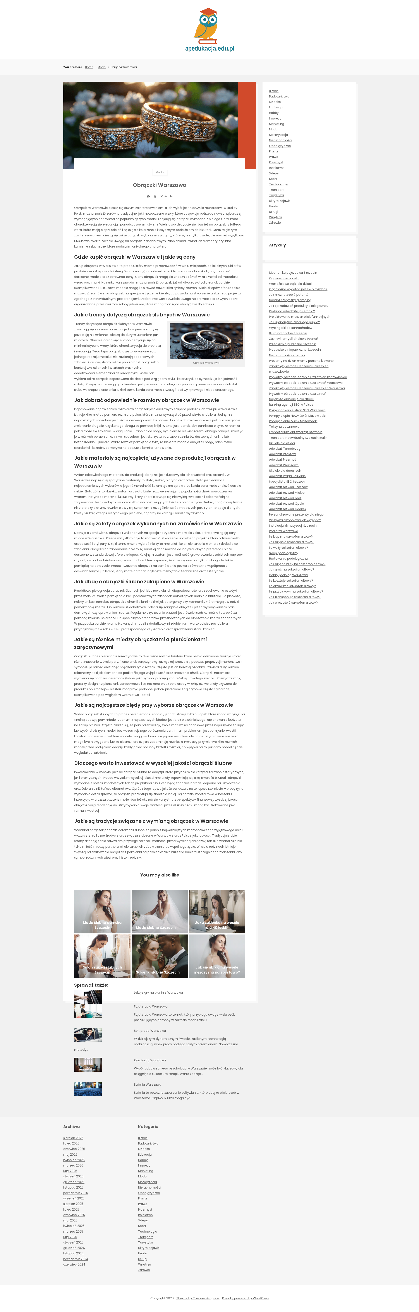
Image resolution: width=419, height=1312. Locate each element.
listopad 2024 (73, 1253)
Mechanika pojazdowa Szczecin (293, 272)
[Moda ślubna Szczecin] (160, 911)
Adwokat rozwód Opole (286, 503)
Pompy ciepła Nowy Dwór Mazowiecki (297, 415)
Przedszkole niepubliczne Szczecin (295, 349)
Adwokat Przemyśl (283, 459)
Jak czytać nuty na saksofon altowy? (297, 564)
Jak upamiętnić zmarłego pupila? (294, 322)
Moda (102, 67)
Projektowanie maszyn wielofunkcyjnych (299, 316)
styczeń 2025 (73, 1242)
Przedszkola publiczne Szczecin (292, 344)
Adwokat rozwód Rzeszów (288, 487)
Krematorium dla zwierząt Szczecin (295, 432)
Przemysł (276, 162)
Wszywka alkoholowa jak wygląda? (295, 520)
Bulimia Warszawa (147, 1084)
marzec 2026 (73, 1165)
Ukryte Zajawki (279, 201)
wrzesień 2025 (73, 1198)
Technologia (278, 184)
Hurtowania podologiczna (288, 558)
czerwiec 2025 (74, 1215)
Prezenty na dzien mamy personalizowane (301, 361)
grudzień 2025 (73, 1182)
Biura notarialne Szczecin (288, 333)
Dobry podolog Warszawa (288, 575)
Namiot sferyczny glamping (290, 300)
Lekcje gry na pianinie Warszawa (158, 992)
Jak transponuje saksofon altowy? (295, 597)
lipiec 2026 (71, 1143)
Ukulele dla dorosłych (285, 470)
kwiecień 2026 (74, 1160)
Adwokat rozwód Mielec (287, 492)
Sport (273, 179)
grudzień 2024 (74, 1248)
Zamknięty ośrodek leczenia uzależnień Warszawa (307, 388)
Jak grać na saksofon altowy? (291, 569)
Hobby (274, 113)
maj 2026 (70, 1154)
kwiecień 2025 (73, 1226)
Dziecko (275, 102)
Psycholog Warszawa (150, 1060)
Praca (273, 151)
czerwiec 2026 (74, 1149)
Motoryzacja (278, 135)
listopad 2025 (73, 1187)
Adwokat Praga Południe (287, 476)
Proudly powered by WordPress (245, 1298)
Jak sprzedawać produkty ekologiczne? (298, 306)
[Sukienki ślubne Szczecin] (160, 956)
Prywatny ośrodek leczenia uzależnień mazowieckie (308, 377)
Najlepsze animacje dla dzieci (291, 399)
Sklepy (274, 173)
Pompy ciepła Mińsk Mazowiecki (293, 421)
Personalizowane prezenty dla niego (296, 514)
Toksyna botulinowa (284, 426)
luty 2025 (70, 1237)
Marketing (276, 124)
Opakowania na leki (284, 278)
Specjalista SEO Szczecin (287, 481)
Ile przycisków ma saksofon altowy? (296, 591)
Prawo (273, 157)
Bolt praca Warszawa (150, 1030)
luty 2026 (70, 1171)
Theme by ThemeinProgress (198, 1298)
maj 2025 (70, 1220)
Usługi (273, 212)
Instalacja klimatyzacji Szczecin (293, 525)
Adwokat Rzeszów (282, 454)
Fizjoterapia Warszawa (151, 1006)
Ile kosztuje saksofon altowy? (291, 580)
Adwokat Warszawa (284, 465)
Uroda (273, 206)
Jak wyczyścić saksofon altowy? (293, 602)
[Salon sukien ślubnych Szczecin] (102, 956)
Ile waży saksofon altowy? (288, 547)
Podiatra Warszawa (283, 531)
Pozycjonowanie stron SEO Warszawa (297, 410)
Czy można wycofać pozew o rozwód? (298, 289)
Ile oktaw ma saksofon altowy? (292, 586)
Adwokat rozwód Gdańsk (287, 509)
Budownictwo (279, 96)
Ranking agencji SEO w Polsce (291, 404)
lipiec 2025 (71, 1209)
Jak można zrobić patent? (289, 294)
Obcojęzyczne (280, 146)
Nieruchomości (280, 140)
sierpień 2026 (73, 1138)
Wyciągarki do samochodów (290, 328)
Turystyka (276, 195)
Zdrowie (275, 222)
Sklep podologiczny (283, 553)
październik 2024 (75, 1259)
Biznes (273, 91)
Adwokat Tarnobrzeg (285, 448)
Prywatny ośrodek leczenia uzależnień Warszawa (306, 383)
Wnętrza (275, 217)
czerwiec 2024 (74, 1264)
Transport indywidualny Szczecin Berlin (298, 438)
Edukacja (276, 107)
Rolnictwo (276, 168)
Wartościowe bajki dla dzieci (290, 284)
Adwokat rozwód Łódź (285, 498)
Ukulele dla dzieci (282, 443)
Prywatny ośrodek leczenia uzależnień (297, 393)
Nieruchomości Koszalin (287, 355)
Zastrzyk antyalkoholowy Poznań (293, 339)
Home (89, 67)
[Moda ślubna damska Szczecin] (102, 911)
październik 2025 (75, 1193)
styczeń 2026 (73, 1176)
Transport (276, 190)
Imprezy (275, 118)
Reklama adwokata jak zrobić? (292, 311)
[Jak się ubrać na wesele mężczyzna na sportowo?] (217, 956)
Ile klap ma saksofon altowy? (291, 536)
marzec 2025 (73, 1231)
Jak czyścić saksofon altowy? (291, 542)
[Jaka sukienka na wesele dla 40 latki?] (217, 911)
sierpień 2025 (73, 1204)
